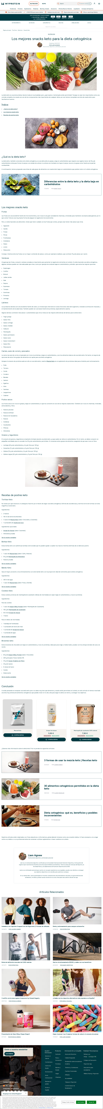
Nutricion (20, 30)
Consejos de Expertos (87, 8)
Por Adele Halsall (66, 1001)
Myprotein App (88, 1064)
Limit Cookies (81, 1102)
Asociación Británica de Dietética (51, 864)
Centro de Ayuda (48, 1067)
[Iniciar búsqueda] (58, 3)
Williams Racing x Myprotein (91, 1073)
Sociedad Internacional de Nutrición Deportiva (60, 863)
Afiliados (67, 1074)
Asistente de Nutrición (85, 3)
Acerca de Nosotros (70, 1054)
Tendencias (13, 8)
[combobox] (74, 3)
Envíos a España (47, 1089)
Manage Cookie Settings (68, 1102)
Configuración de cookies (10, 1082)
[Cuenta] (94, 4)
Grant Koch (57, 188)
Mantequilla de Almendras (16, 556)
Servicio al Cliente (47, 1057)
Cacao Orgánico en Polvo (16, 661)
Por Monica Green (15, 1001)
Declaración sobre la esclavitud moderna (73, 1063)
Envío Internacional (48, 1076)
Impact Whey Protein (16, 606)
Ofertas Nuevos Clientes (65, 8)
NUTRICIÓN (34, 3)
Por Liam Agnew (54, 45)
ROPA (44, 3)
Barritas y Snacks (44, 8)
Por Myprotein (65, 929)
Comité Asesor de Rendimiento (70, 1087)
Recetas (61, 22)
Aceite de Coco (19, 522)
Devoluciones (48, 1071)
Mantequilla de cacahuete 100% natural (85, 730)
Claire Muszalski (59, 793)
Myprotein (57, 819)
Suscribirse (9, 1053)
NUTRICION (51, 34)
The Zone (14, 30)
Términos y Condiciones (71, 1067)
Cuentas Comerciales (71, 1071)
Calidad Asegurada (70, 1057)
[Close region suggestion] (26, 1093)
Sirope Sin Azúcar (8, 530)
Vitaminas (35, 8)
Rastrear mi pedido (48, 1083)
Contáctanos (48, 1062)
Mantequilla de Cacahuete (17, 609)
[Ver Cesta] (99, 3)
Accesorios (54, 8)
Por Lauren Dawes (15, 929)
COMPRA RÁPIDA (19, 735)
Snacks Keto (27, 30)
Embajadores (75, 22)
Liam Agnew (35, 855)
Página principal (7, 30)
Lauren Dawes (58, 764)
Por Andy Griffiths (66, 965)
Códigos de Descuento (90, 1060)
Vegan (57, 1073)
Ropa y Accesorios (58, 1059)
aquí (77, 877)
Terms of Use (50, 1107)
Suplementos (27, 8)
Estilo (89, 22)
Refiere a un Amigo (90, 1055)
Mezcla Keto (50, 361)
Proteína (20, 8)
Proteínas (58, 1064)
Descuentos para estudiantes (88, 1069)
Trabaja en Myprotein (70, 1082)
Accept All (91, 1102)
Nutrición (31, 22)
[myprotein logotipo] (11, 3)
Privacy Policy (42, 1107)
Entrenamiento (16, 22)
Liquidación (77, 8)
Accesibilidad (68, 1078)
